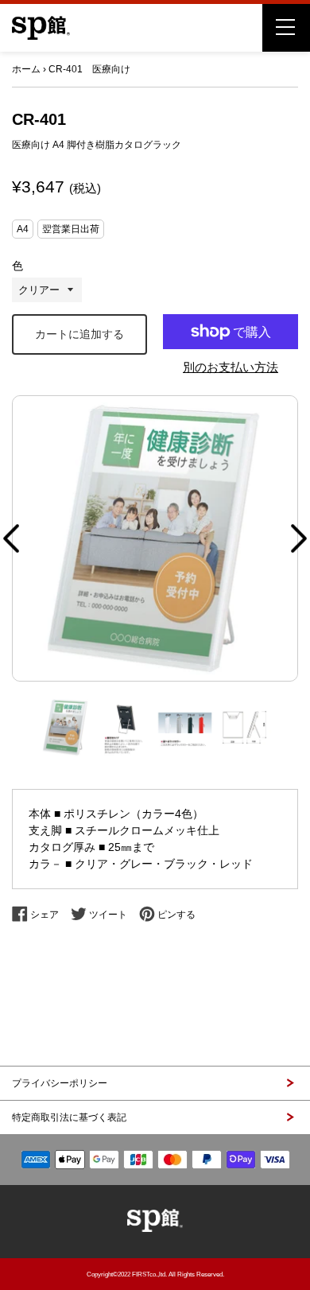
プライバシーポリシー (59, 1083)
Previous (11, 538)
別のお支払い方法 (230, 367)
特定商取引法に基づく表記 (69, 1117)
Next (299, 538)
